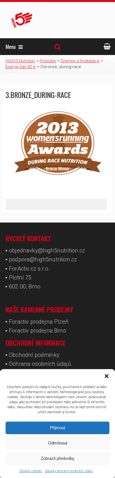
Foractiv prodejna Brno (37, 330)
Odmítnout (57, 443)
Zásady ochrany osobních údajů (69, 471)
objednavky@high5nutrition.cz (47, 250)
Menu (11, 46)
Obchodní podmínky (34, 355)
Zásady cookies (30, 471)
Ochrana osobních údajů (40, 363)
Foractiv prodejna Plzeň (38, 321)
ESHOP (107, 46)
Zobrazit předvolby (58, 458)
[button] (106, 376)
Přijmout (57, 427)
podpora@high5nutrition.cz (43, 259)
